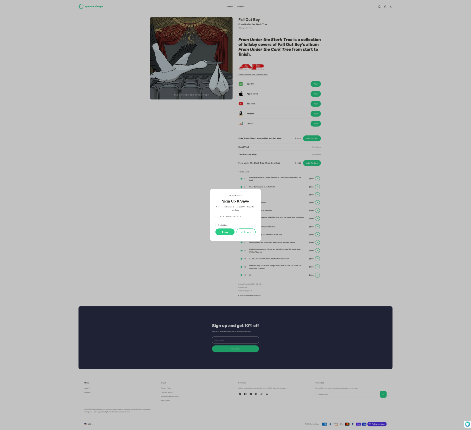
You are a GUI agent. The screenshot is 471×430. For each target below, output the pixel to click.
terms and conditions (233, 216)
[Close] (258, 192)
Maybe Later (246, 232)
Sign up (225, 232)
